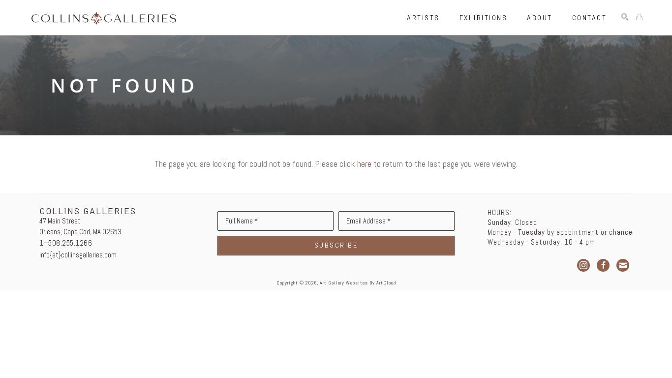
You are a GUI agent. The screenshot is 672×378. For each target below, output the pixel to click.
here (364, 163)
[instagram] (583, 265)
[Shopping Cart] (639, 17)
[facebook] (603, 265)
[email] (622, 265)
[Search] (625, 17)
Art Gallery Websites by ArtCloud (358, 283)
